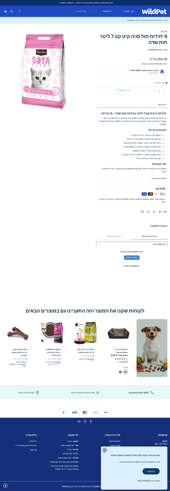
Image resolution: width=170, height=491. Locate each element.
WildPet (97, 486)
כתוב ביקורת (131, 257)
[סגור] (104, 450)
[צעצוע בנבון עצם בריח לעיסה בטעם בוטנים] (18, 333)
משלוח (156, 64)
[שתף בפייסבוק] (160, 212)
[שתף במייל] (142, 212)
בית (165, 20)
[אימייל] (79, 421)
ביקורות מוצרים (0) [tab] (149, 236)
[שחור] (125, 372)
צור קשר (33, 450)
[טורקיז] (120, 372)
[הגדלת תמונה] (44, 71)
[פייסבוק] (91, 421)
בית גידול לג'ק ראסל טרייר (26, 445)
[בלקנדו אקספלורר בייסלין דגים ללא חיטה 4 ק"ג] (51, 333)
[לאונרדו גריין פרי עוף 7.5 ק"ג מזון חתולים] (85, 333)
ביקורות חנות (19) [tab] (114, 236)
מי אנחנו (33, 441)
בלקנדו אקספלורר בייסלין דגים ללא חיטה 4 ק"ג (53, 352)
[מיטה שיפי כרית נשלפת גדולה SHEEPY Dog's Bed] (118, 333)
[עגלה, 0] (5, 11)
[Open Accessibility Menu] (5, 485)
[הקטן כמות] (164, 90)
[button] (123, 90)
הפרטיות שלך (114, 441)
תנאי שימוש (115, 445)
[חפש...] (19, 11)
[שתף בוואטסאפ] (154, 212)
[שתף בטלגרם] (148, 212)
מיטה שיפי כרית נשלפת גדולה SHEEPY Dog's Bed (119, 352)
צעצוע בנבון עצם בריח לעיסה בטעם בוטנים (19, 352)
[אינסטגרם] (85, 421)
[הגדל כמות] (154, 90)
